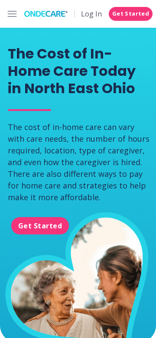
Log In (91, 14)
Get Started (130, 13)
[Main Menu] (12, 14)
